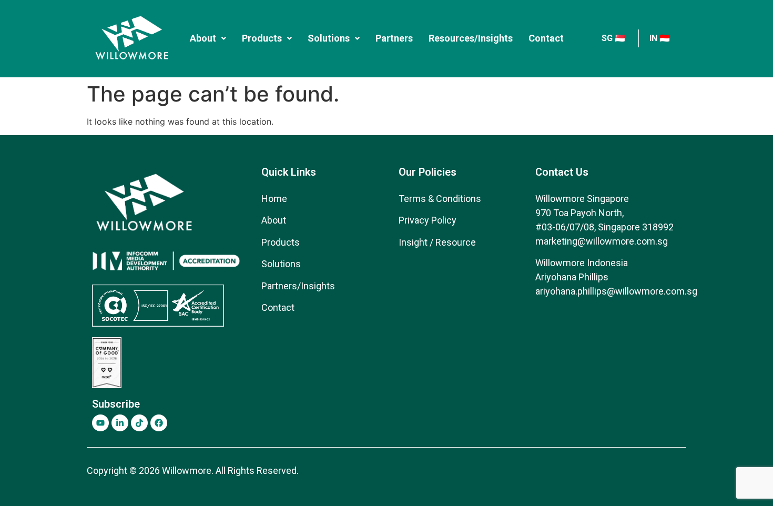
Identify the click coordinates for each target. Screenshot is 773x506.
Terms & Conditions (440, 198)
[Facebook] (158, 422)
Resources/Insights (471, 38)
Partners (394, 38)
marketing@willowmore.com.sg (601, 241)
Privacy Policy (427, 220)
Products (262, 38)
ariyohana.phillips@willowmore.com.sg (616, 291)
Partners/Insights (298, 285)
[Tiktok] (139, 422)
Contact (546, 38)
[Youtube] (100, 422)
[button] (208, 38)
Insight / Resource (437, 242)
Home (274, 198)
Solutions (329, 38)
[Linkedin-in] (119, 422)
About (203, 38)
